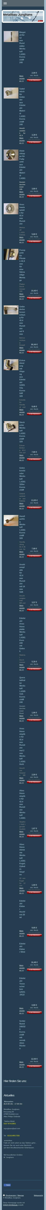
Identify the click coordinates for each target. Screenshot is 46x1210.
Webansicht (38, 1195)
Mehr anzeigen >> (22, 78)
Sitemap (20, 1195)
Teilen (8, 1185)
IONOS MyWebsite (10, 1205)
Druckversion (10, 1195)
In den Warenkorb (34, 80)
